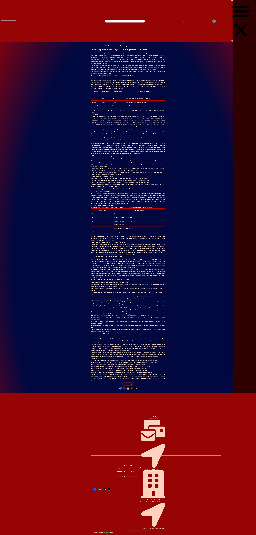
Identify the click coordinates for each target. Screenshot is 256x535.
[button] (240, 21)
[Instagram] (124, 388)
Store (64, 21)
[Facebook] (120, 388)
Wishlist (179, 21)
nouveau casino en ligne (107, 59)
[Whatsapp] (128, 388)
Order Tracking (189, 21)
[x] (135, 388)
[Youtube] (131, 388)
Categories (72, 21)
